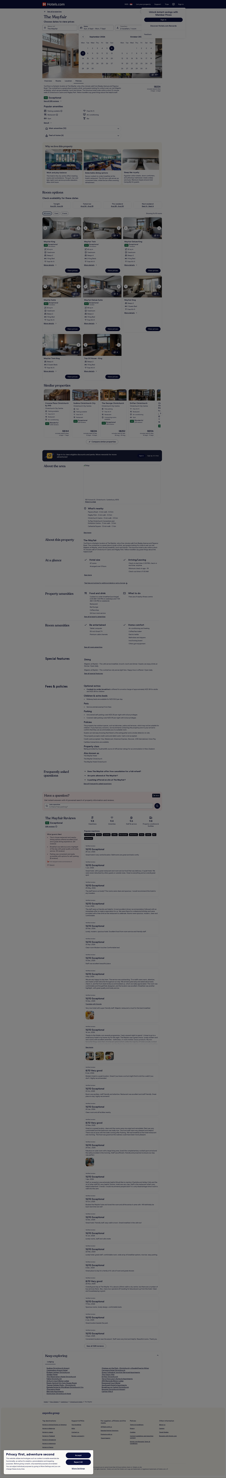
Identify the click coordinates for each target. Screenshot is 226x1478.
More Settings (78, 1468)
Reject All (78, 1462)
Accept (78, 1455)
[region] (48, 1462)
